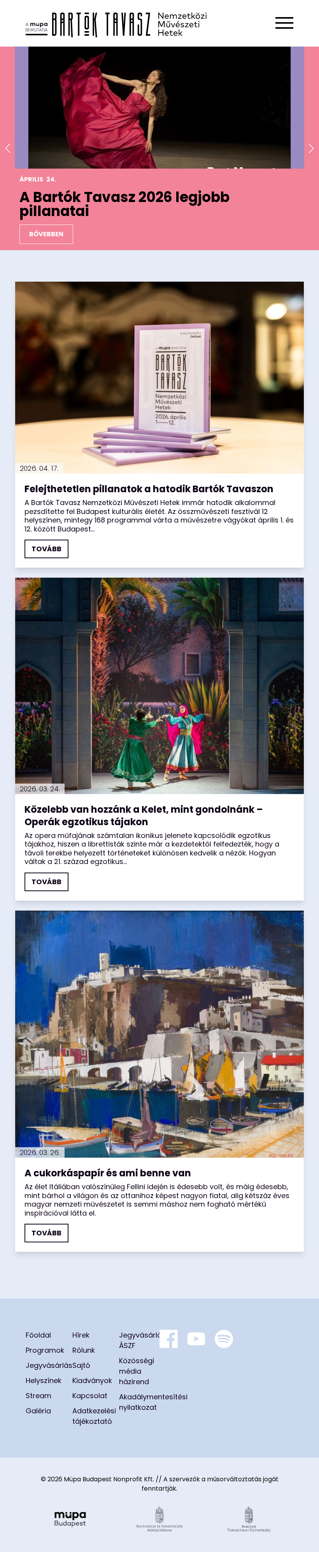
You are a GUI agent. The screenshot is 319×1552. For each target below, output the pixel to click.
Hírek (80, 1335)
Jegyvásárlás (49, 1365)
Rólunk (83, 1350)
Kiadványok (92, 1380)
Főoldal (38, 1335)
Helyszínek (43, 1380)
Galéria (38, 1411)
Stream (38, 1395)
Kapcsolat (89, 1395)
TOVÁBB (46, 549)
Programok (45, 1350)
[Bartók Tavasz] (116, 23)
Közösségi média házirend (136, 1371)
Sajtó (81, 1365)
